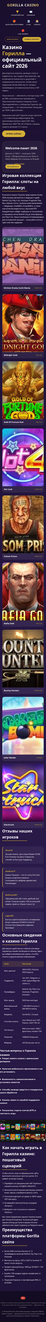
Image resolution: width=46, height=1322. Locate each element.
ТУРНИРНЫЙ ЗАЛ (17, 13)
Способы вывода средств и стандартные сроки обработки (21, 1091)
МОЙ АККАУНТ (13, 39)
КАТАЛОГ (37, 22)
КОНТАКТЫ (31, 13)
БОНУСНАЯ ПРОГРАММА (14, 22)
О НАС (28, 22)
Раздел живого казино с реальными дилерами (19, 1060)
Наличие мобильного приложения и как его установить (21, 1070)
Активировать (13, 167)
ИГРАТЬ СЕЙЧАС (14, 133)
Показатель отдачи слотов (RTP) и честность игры (18, 1112)
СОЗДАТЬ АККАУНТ (31, 39)
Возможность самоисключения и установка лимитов (17, 1081)
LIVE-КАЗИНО (23, 32)
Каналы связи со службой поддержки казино (20, 1101)
